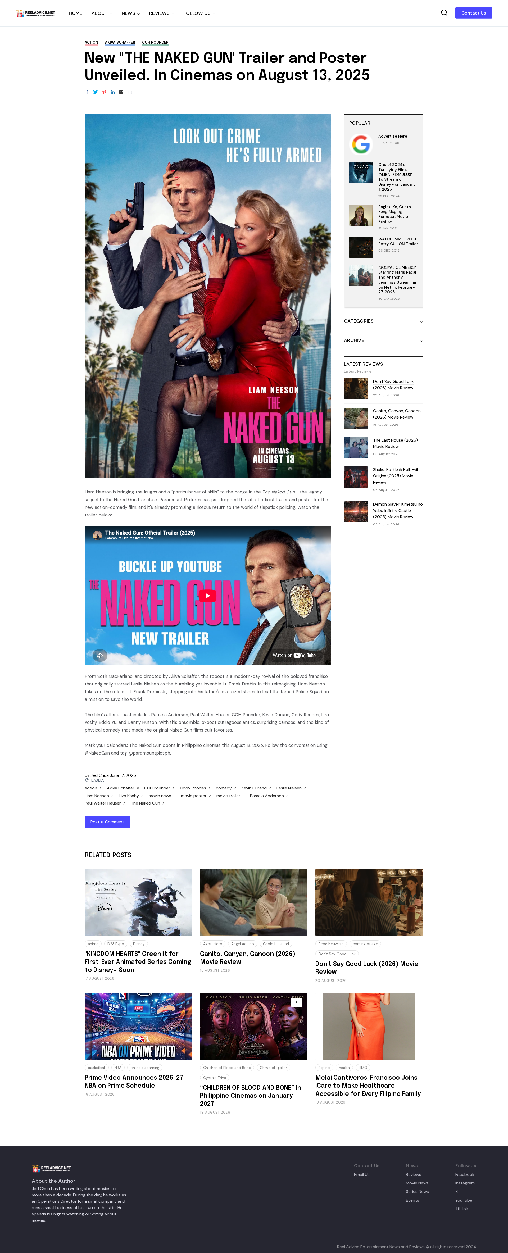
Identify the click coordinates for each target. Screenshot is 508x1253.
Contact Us (473, 13)
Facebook (464, 1174)
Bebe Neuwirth (331, 943)
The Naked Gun (145, 803)
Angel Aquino (242, 943)
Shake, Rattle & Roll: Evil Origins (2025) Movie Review (395, 476)
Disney (139, 943)
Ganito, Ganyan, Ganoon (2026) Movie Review (397, 414)
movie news (160, 795)
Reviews (413, 1174)
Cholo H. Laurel (276, 943)
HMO (363, 1067)
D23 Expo (115, 943)
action (91, 42)
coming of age (365, 943)
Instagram (465, 1183)
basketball (97, 1067)
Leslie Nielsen (289, 788)
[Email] (121, 92)
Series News (417, 1191)
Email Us (362, 1174)
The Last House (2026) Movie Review (395, 443)
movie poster (194, 795)
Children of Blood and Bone (227, 1067)
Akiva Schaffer (120, 42)
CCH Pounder (155, 42)
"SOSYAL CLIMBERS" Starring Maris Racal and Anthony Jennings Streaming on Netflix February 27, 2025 (397, 280)
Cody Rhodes (193, 788)
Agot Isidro (212, 943)
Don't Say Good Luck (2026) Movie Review (393, 385)
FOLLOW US (197, 13)
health (344, 1067)
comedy (224, 788)
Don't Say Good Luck (337, 953)
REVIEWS (159, 13)
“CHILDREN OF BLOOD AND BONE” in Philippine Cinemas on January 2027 (250, 1096)
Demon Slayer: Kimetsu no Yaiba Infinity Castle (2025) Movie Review (398, 510)
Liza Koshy (129, 795)
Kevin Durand (254, 788)
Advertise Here (392, 136)
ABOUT (100, 13)
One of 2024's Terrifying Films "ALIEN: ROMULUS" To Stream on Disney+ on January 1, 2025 (397, 177)
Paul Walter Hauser (103, 803)
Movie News (417, 1183)
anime (93, 943)
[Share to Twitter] (95, 92)
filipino (324, 1067)
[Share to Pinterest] (104, 92)
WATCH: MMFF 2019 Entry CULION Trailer (398, 242)
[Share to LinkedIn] (112, 92)
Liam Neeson (97, 795)
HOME (76, 13)
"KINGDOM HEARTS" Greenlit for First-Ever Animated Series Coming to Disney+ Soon (138, 962)
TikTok (461, 1208)
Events (412, 1200)
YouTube (463, 1200)
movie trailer (228, 795)
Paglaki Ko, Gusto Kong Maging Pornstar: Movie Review (394, 214)
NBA (118, 1067)
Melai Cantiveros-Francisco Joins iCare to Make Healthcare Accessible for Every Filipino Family (368, 1086)
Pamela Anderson (267, 795)
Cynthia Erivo (214, 1077)
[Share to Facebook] (87, 92)
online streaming (144, 1067)
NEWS (128, 13)
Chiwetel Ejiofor (273, 1067)
